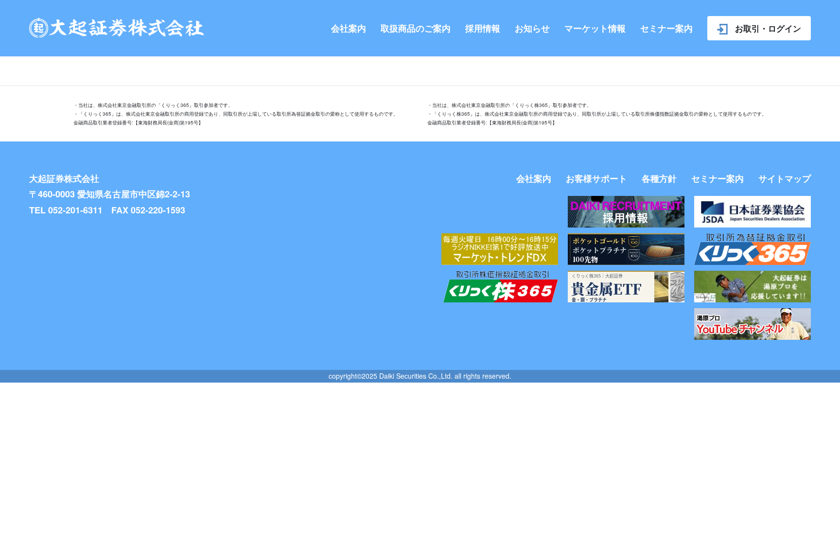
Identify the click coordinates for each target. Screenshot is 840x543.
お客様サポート (596, 178)
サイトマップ (784, 178)
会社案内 (348, 28)
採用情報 (482, 28)
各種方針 (659, 178)
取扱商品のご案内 (416, 28)
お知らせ (532, 28)
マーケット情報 (595, 28)
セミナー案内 (666, 28)
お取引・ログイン (768, 28)
